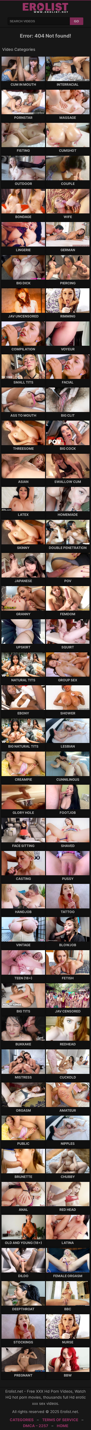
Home (62, 1426)
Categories (22, 1420)
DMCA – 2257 (35, 1426)
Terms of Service (60, 1420)
